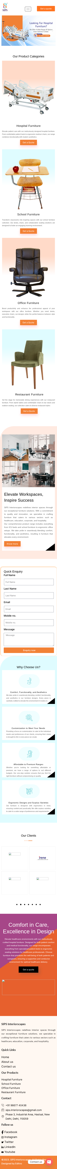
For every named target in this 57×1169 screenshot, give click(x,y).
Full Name (9, 575)
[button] (4, 30)
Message (9, 629)
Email (7, 602)
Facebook (10, 1132)
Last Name (10, 588)
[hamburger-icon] (28, 9)
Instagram (10, 1137)
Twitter (9, 1142)
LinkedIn (9, 1147)
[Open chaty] (49, 1162)
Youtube (9, 1152)
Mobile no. (10, 615)
